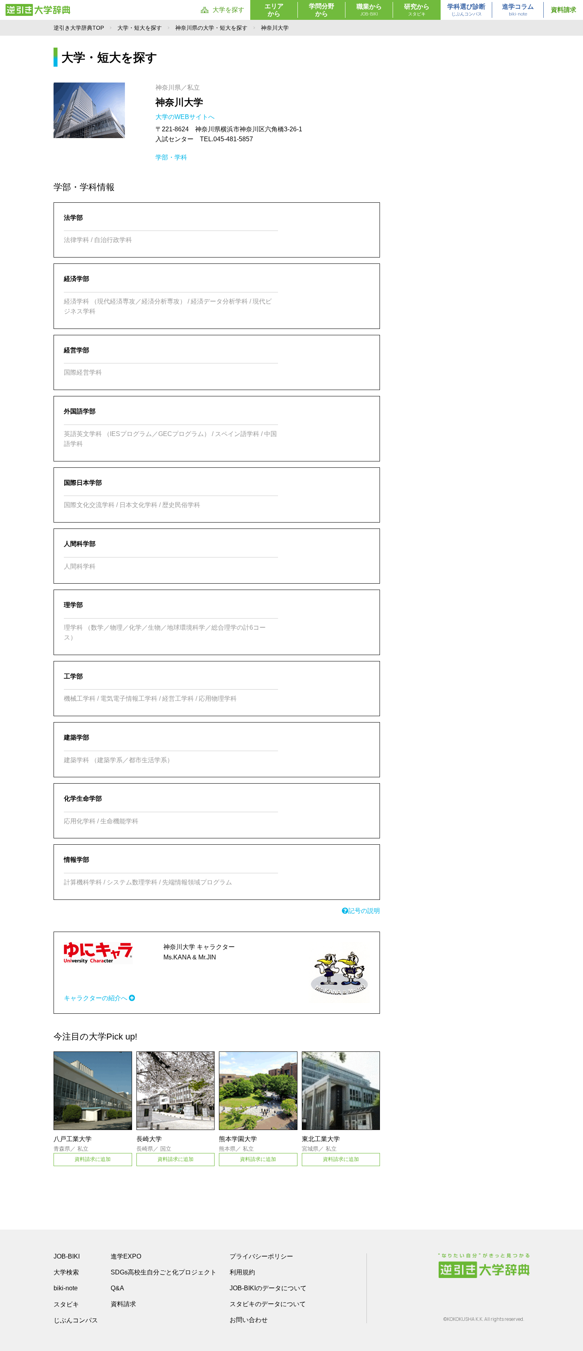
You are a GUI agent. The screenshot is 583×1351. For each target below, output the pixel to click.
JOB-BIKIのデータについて (268, 1288)
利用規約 (242, 1272)
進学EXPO (126, 1256)
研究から (417, 10)
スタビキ (66, 1304)
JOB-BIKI (67, 1256)
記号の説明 (364, 910)
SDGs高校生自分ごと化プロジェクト (164, 1272)
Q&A (117, 1288)
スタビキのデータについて (268, 1304)
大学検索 (66, 1272)
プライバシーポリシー (261, 1256)
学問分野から (321, 10)
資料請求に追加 (93, 1159)
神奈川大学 (179, 102)
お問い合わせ (249, 1319)
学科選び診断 (466, 10)
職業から (369, 10)
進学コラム (518, 10)
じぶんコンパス (76, 1320)
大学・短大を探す (139, 28)
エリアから (274, 10)
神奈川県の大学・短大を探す (211, 28)
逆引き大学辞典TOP (79, 28)
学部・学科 (171, 157)
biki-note (66, 1288)
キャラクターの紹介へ (96, 998)
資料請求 (563, 9)
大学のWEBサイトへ (185, 116)
